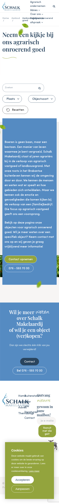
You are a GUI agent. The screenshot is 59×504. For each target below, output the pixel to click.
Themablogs (19, 413)
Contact (29, 361)
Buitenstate (25, 396)
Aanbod (19, 401)
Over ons (35, 14)
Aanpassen (22, 489)
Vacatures (25, 412)
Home (19, 396)
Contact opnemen (21, 259)
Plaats (10, 99)
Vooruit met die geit (47, 431)
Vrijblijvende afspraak (37, 20)
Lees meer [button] (34, 471)
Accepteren (22, 479)
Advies (34, 10)
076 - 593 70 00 (19, 268)
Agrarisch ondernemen (37, 4)
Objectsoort (40, 99)
